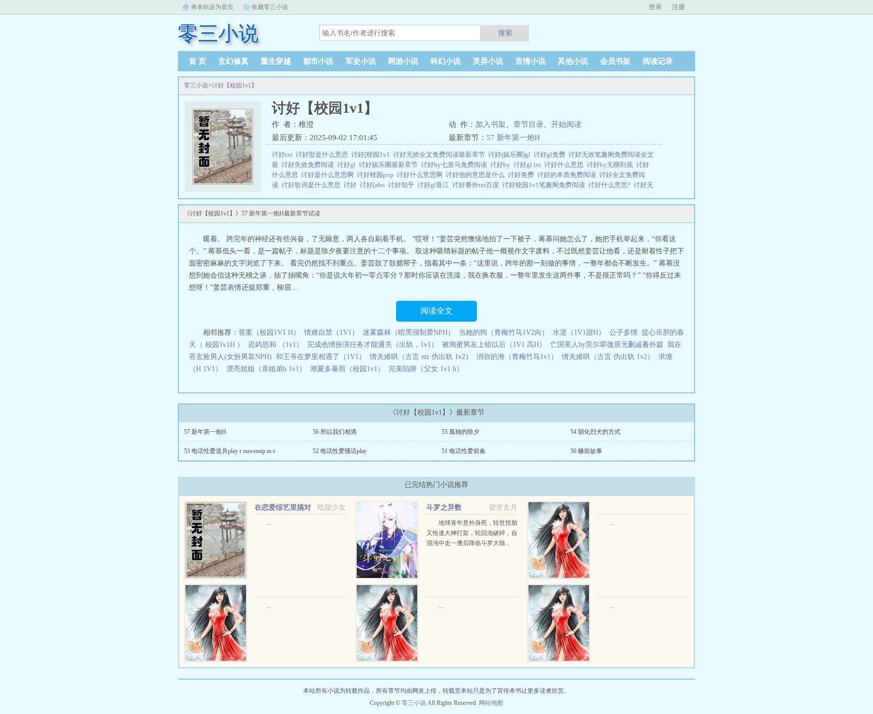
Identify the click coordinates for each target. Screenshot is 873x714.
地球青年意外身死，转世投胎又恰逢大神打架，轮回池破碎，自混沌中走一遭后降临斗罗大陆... (471, 533)
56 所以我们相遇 (335, 431)
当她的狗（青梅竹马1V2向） (504, 332)
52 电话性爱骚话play (340, 451)
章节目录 (528, 124)
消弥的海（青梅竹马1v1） (517, 357)
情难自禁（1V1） (331, 332)
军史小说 (361, 61)
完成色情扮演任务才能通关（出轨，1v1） (372, 344)
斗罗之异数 (444, 507)
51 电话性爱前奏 (464, 451)
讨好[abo (374, 185)
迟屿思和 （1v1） (275, 344)
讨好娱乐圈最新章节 (390, 164)
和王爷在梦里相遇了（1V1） (321, 357)
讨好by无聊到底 (611, 164)
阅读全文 (436, 310)
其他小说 (573, 61)
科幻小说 (445, 61)
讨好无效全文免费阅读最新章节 (440, 154)
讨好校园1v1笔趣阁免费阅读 (545, 185)
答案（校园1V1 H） (269, 332)
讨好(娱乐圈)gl (511, 154)
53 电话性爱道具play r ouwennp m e (229, 451)
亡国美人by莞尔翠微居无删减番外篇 (606, 344)
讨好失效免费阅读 (309, 164)
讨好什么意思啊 (421, 174)
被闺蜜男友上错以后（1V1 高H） (494, 344)
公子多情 (623, 332)
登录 (655, 7)
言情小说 (530, 61)
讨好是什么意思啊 (329, 174)
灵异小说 (488, 61)
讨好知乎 (402, 185)
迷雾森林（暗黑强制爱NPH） (409, 332)
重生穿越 (276, 61)
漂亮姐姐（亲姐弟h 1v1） (266, 369)
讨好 (352, 185)
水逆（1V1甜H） (579, 332)
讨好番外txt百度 (477, 185)
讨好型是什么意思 (323, 154)
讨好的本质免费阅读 (568, 174)
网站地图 (491, 702)
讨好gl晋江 (434, 185)
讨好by (501, 164)
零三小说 (196, 85)
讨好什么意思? (611, 185)
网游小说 (403, 61)
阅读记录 (658, 61)
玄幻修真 (233, 61)
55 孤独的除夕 (460, 431)
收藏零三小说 (270, 7)
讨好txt (284, 154)
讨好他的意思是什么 (477, 174)
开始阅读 (566, 124)
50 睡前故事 (586, 451)
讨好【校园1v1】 (234, 85)
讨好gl (348, 164)
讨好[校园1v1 (372, 154)
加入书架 (490, 124)
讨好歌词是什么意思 (312, 185)
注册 (678, 7)
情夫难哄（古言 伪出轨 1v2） (608, 357)
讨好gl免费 (551, 154)
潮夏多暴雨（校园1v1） (347, 369)
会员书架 (615, 61)
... (269, 522)
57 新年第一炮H (513, 137)
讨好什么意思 (565, 164)
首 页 (197, 61)
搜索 (505, 33)
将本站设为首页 (212, 7)
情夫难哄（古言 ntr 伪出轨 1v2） (421, 357)
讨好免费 (522, 174)
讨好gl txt (528, 164)
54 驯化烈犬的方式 (595, 431)
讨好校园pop (377, 174)
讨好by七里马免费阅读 (455, 164)
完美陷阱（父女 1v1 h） (426, 369)
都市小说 (318, 61)
